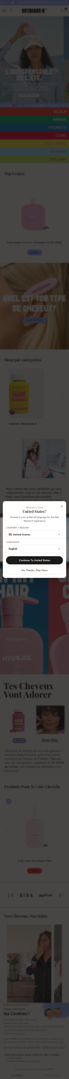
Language (12, 542)
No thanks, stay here (35, 570)
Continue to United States (34, 560)
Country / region (17, 527)
